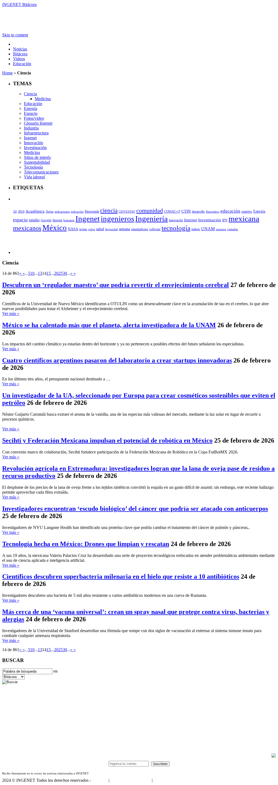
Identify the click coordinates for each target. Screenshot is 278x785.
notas (83, 229)
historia (57, 220)
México (54, 227)
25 (60, 273)
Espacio (30, 113)
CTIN (186, 211)
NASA (73, 229)
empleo (246, 211)
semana (124, 229)
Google (46, 220)
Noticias (20, 49)
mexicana (244, 219)
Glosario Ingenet (38, 123)
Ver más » (10, 313)
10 (32, 273)
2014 (21, 211)
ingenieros (117, 218)
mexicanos (27, 228)
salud (100, 229)
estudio (34, 220)
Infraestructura (36, 133)
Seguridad (111, 229)
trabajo (195, 229)
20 (56, 273)
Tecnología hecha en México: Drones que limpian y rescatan (85, 543)
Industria (31, 128)
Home (7, 73)
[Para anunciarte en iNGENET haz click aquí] (273, 756)
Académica (35, 211)
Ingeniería (151, 218)
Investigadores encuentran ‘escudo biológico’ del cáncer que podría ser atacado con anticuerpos (135, 508)
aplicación (77, 211)
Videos (19, 58)
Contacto (100, 780)
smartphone (139, 229)
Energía (30, 108)
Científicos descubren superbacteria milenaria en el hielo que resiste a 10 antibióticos (120, 576)
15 (48, 273)
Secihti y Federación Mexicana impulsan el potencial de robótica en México (107, 440)
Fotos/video (34, 118)
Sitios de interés (37, 157)
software (154, 229)
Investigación (35, 147)
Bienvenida (92, 211)
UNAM (208, 228)
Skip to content (15, 35)
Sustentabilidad (37, 162)
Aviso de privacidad (170, 780)
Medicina (43, 98)
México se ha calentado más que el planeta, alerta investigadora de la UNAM (109, 325)
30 (65, 273)
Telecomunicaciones (41, 172)
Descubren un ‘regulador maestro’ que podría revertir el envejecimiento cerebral (115, 284)
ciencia (109, 210)
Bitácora (20, 54)
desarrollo (198, 211)
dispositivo (212, 211)
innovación (176, 220)
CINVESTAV (127, 211)
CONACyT (172, 211)
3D (15, 211)
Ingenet (30, 137)
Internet (190, 219)
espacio (20, 219)
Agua (49, 211)
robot (91, 229)
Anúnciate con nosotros (130, 780)
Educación (22, 63)
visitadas (232, 229)
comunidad (149, 210)
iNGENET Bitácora (19, 4)
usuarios (221, 229)
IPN (225, 220)
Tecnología (33, 167)
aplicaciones (62, 211)
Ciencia (30, 94)
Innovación (33, 142)
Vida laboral (34, 177)
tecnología (176, 228)
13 (40, 273)
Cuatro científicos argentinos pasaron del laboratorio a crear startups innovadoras (117, 360)
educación (230, 211)
